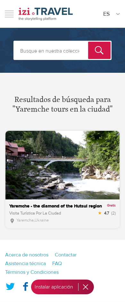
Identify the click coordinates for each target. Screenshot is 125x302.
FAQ (57, 263)
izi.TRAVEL (46, 14)
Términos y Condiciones (32, 272)
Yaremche (25, 220)
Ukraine (42, 220)
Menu (9, 14)
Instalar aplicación (54, 287)
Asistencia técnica (25, 263)
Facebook (25, 285)
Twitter (10, 285)
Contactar (66, 255)
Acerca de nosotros (26, 255)
